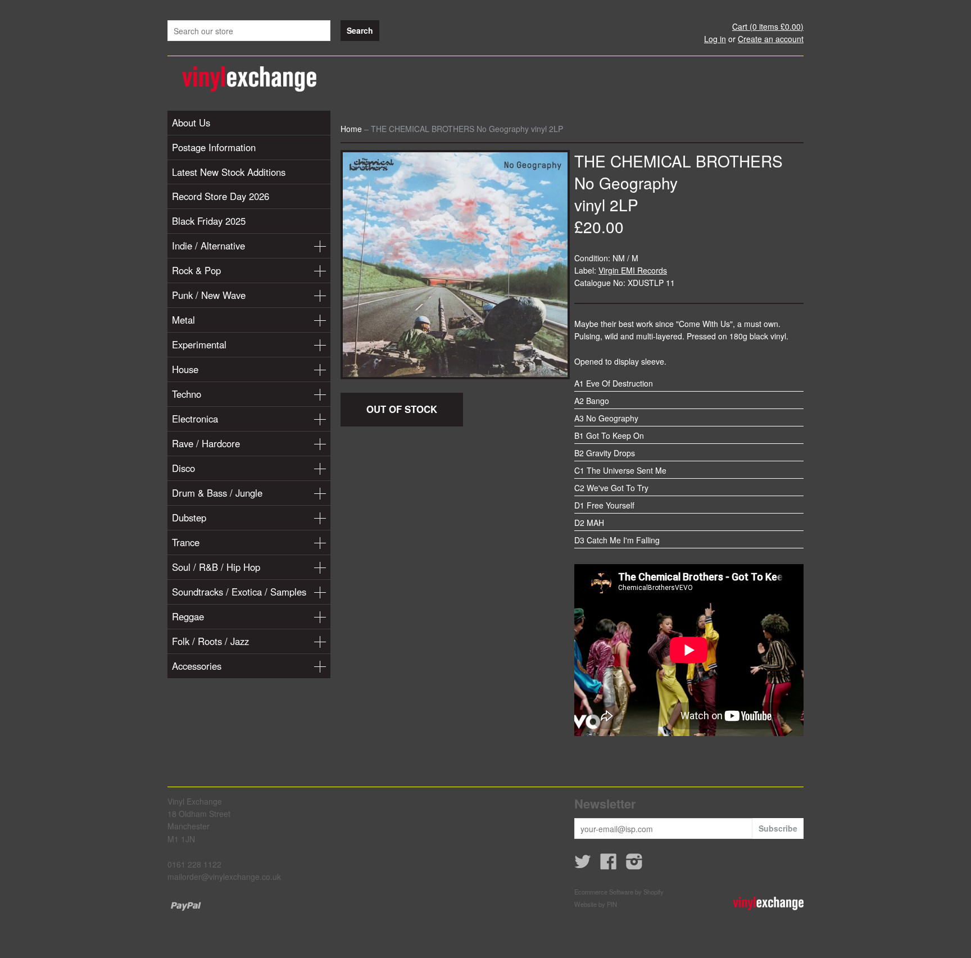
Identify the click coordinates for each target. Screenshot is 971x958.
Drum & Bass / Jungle (217, 493)
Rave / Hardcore (206, 443)
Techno (186, 394)
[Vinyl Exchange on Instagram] (634, 864)
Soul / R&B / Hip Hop (216, 567)
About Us (191, 122)
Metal (183, 319)
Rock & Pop (196, 270)
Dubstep (189, 517)
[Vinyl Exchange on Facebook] (608, 864)
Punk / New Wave (209, 295)
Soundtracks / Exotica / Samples (239, 591)
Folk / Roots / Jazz (210, 641)
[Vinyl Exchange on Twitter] (582, 864)
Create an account (771, 38)
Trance (185, 542)
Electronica (195, 418)
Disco (183, 468)
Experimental (199, 344)
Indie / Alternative (208, 245)
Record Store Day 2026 (220, 196)
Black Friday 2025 (209, 221)
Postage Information (214, 147)
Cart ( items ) (768, 26)
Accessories (196, 666)
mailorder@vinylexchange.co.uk (224, 876)
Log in (715, 38)
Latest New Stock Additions (228, 172)
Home (351, 128)
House (185, 369)
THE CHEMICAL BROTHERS (678, 160)
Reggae (188, 616)
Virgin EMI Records (632, 270)
